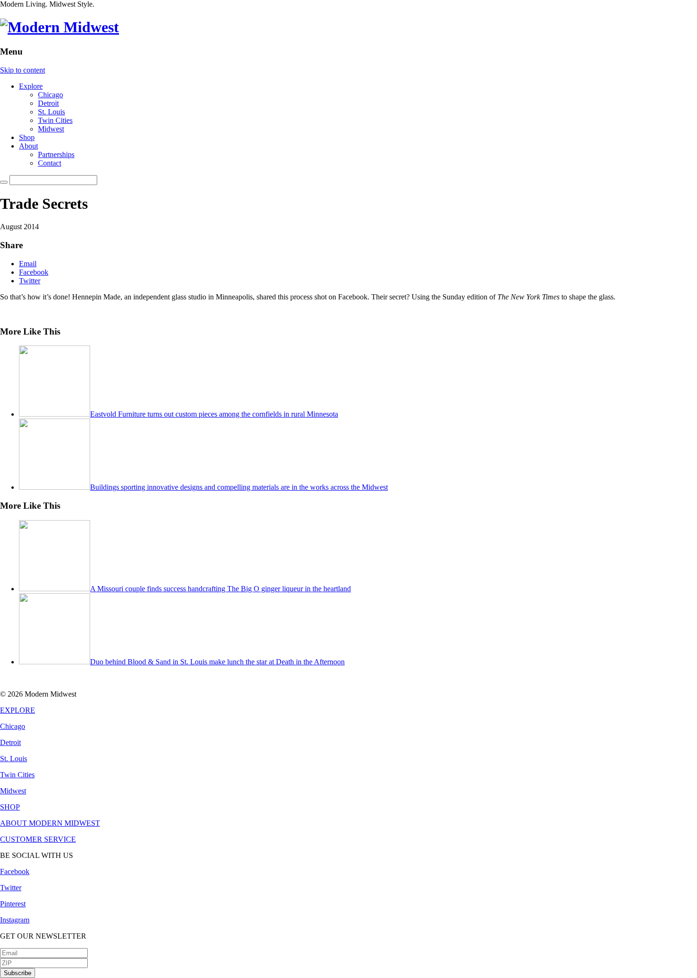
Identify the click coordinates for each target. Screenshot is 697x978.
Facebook (33, 272)
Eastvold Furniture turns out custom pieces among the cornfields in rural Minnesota (214, 414)
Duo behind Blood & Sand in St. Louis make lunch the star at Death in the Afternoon (217, 662)
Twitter (29, 281)
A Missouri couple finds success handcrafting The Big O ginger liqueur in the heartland (220, 589)
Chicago (50, 95)
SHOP (10, 807)
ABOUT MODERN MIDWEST (50, 823)
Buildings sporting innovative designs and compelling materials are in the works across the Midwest (239, 487)
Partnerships (56, 154)
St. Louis (51, 112)
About (28, 146)
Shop (27, 137)
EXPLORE (17, 710)
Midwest (51, 129)
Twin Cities (55, 120)
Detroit (48, 103)
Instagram (14, 920)
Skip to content (22, 70)
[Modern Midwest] (59, 27)
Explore (31, 86)
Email (28, 264)
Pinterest (13, 904)
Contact (49, 163)
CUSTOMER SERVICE (38, 839)
